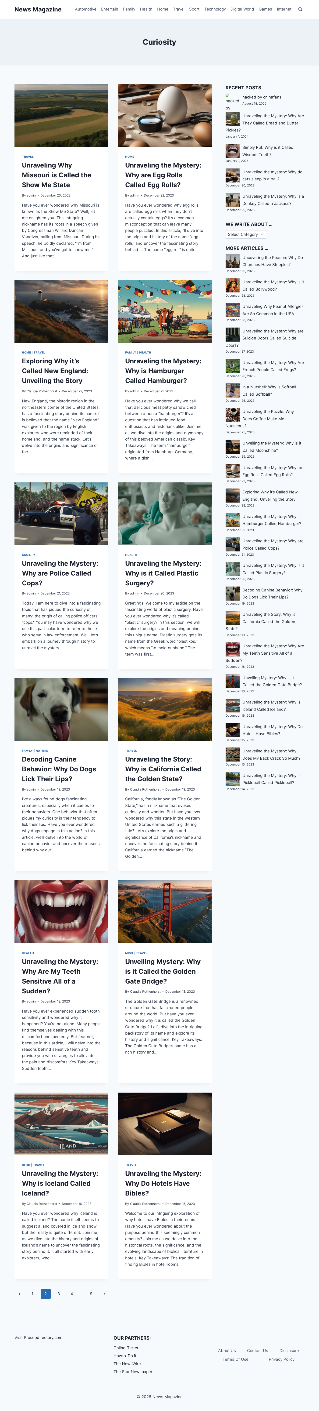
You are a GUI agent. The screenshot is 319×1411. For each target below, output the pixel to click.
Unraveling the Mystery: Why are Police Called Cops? (60, 573)
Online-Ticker (125, 1347)
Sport (194, 9)
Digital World (242, 9)
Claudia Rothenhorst (42, 391)
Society (28, 555)
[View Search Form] (300, 9)
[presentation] (61, 115)
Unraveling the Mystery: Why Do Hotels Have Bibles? (163, 1183)
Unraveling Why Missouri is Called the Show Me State (56, 175)
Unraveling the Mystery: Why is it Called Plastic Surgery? (163, 573)
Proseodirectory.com (43, 1337)
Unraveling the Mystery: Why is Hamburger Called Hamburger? (163, 371)
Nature (42, 750)
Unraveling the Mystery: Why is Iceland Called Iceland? (60, 1183)
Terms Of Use (235, 1359)
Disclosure (289, 1350)
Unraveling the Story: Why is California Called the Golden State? (163, 769)
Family (129, 9)
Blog (26, 1165)
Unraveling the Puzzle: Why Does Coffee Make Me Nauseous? (260, 418)
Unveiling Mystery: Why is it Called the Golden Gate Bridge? (163, 971)
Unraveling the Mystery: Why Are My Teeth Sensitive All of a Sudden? (265, 653)
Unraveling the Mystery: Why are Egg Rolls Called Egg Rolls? (163, 175)
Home (162, 9)
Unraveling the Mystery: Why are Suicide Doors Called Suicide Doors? (265, 338)
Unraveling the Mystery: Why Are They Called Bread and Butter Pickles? (265, 122)
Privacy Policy (281, 1359)
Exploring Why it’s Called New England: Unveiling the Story (55, 371)
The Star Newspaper (132, 1371)
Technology (215, 9)
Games (265, 9)
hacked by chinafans (261, 97)
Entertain (109, 9)
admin (31, 195)
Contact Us (257, 1350)
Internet (284, 9)
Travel (178, 9)
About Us (227, 1350)
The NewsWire (127, 1363)
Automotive (85, 9)
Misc (129, 953)
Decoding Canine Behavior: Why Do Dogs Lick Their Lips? (59, 769)
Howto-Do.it (124, 1355)
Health (146, 9)
